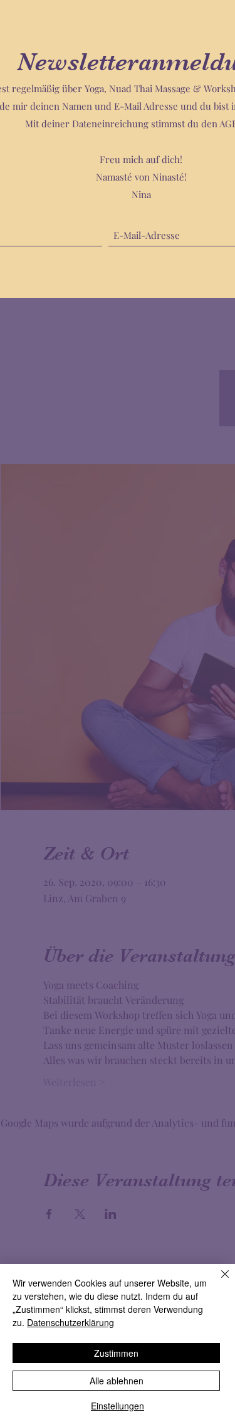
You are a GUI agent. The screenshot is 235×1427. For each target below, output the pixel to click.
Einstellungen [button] (117, 1405)
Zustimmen (116, 1353)
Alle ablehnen (117, 1380)
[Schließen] (217, 1281)
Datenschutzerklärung (70, 1322)
